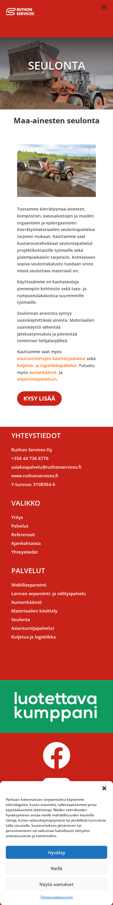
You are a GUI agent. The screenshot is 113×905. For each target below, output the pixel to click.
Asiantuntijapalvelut (32, 628)
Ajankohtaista (26, 543)
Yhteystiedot (24, 552)
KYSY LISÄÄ (39, 398)
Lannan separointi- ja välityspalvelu (48, 593)
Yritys (17, 517)
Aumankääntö (26, 602)
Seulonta (20, 619)
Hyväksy (56, 852)
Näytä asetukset (56, 884)
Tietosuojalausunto (56, 897)
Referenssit (23, 534)
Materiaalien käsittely (34, 611)
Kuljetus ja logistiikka (33, 637)
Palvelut (19, 526)
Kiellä (56, 868)
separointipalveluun (37, 379)
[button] (104, 788)
